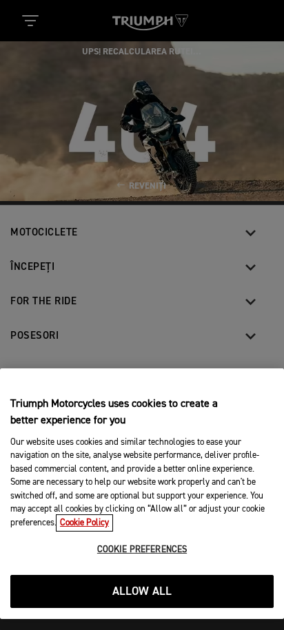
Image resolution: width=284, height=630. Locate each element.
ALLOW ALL (142, 592)
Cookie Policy (84, 522)
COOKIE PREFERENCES (142, 549)
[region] (142, 493)
